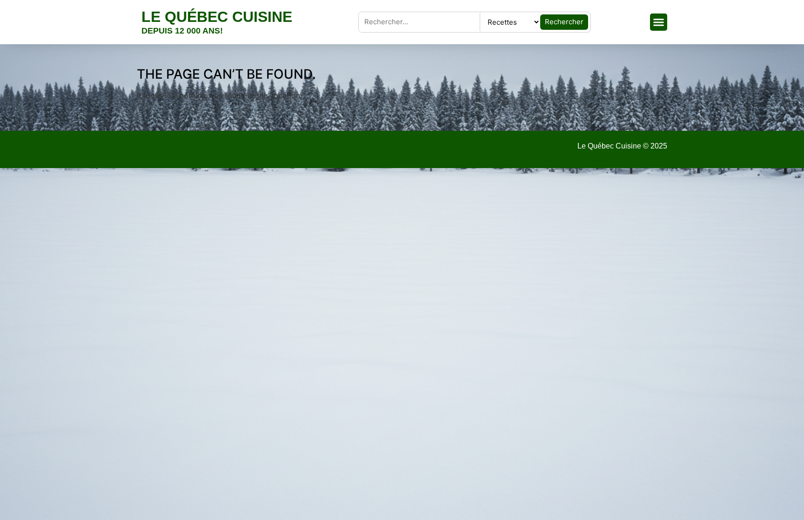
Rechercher (564, 21)
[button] (659, 22)
